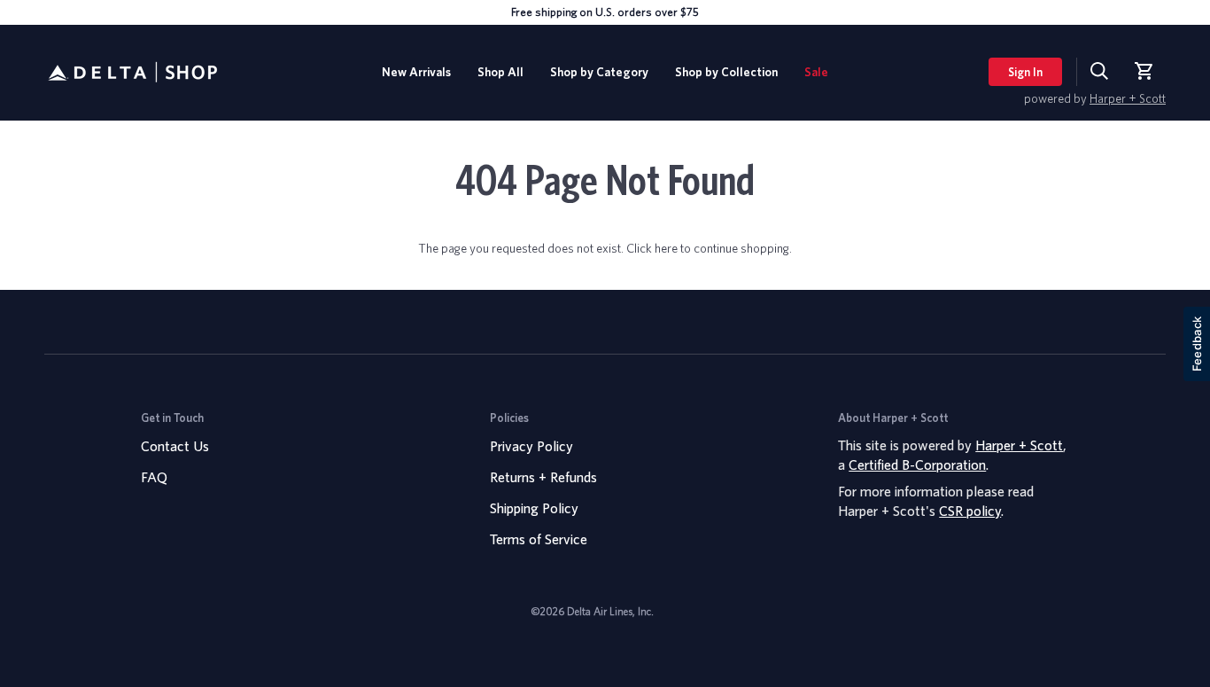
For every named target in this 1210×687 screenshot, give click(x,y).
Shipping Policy (534, 508)
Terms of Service (538, 539)
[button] (599, 72)
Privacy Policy (531, 446)
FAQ (154, 477)
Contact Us (175, 446)
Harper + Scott (1128, 98)
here (666, 247)
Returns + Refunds (543, 477)
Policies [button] (509, 418)
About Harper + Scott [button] (893, 418)
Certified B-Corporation (917, 464)
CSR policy (970, 511)
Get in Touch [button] (172, 418)
